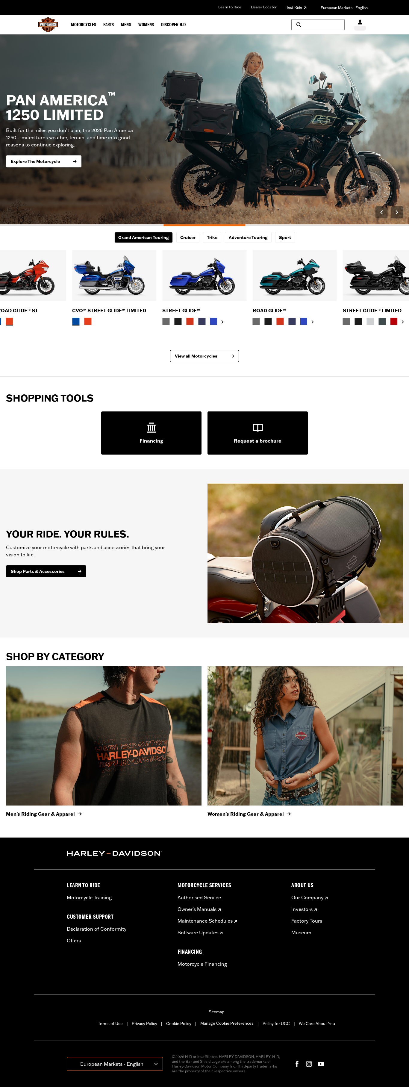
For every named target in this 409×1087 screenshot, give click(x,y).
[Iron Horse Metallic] (382, 321)
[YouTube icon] (321, 1064)
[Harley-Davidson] (117, 853)
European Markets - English (344, 7)
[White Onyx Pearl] (370, 321)
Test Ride (294, 7)
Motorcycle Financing (202, 964)
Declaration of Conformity (96, 929)
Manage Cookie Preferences (227, 1023)
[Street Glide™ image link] (204, 275)
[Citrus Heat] (9, 321)
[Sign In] (360, 24)
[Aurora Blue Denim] (213, 321)
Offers (74, 941)
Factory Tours (306, 921)
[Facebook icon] (297, 1064)
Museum (301, 932)
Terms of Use (110, 1023)
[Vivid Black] (177, 321)
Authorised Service (199, 897)
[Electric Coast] (75, 321)
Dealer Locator (264, 7)
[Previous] (381, 212)
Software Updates (198, 932)
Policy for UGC (276, 1023)
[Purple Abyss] (201, 321)
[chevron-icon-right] (222, 322)
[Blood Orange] (189, 321)
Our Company (307, 897)
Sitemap (216, 1011)
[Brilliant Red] (394, 321)
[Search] (318, 24)
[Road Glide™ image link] (295, 275)
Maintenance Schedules (205, 921)
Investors (302, 909)
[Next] (397, 212)
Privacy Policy (144, 1023)
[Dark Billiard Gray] (165, 321)
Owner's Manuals (197, 909)
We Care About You (317, 1023)
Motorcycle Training (89, 897)
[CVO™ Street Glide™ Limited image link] (114, 275)
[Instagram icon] (309, 1064)
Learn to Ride (229, 7)
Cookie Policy (178, 1023)
